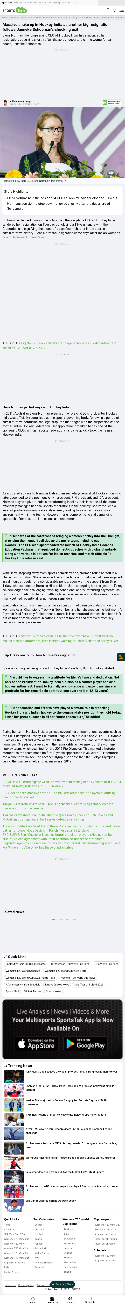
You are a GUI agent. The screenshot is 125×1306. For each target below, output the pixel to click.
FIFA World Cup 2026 (14, 1234)
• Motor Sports (41, 1253)
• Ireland (66, 1271)
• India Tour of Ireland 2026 (105, 1244)
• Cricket (37, 1225)
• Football (38, 1234)
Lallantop (56, 3)
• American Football (43, 1262)
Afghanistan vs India (14, 1262)
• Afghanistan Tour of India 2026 (105, 1234)
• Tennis (37, 1239)
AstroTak (66, 3)
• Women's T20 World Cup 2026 (107, 1225)
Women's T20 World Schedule (14, 1244)
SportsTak (7, 3)
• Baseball (38, 1267)
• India (65, 1234)
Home (5, 17)
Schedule (9, 1229)
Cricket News (11, 1272)
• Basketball (39, 1248)
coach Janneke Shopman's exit (24, 237)
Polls (6, 1267)
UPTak (26, 3)
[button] (14, 1076)
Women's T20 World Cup (16, 1239)
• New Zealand (69, 1267)
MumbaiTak (35, 3)
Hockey (14, 17)
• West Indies (69, 1262)
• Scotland (67, 1257)
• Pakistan (67, 1248)
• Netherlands (69, 1243)
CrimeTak (46, 3)
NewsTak (18, 3)
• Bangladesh (69, 1238)
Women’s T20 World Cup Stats (16, 1248)
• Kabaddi (38, 1243)
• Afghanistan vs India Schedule (105, 1260)
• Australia (67, 1229)
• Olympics (38, 1229)
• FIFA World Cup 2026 (105, 1229)
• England (67, 1253)
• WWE (36, 1258)
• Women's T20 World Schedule (105, 1256)
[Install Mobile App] (108, 10)
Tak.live (74, 3)
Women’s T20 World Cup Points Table (16, 1253)
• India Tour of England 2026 (105, 1239)
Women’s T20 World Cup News (16, 1258)
